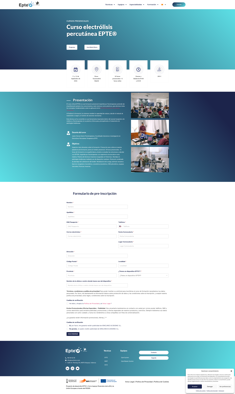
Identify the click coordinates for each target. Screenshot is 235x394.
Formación (151, 4)
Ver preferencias (225, 386)
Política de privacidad (212, 390)
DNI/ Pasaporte (72, 222)
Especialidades (136, 4)
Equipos (121, 4)
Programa (72, 47)
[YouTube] (77, 368)
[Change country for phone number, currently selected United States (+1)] (120, 226)
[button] (231, 371)
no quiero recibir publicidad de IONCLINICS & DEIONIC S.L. (94, 329)
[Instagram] (72, 368)
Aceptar (194, 386)
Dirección (71, 252)
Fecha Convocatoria (126, 232)
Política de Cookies (161, 382)
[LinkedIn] (67, 368)
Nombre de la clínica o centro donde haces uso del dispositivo (89, 281)
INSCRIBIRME (73, 334)
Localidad (122, 261)
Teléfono (122, 222)
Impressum (221, 390)
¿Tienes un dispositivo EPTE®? (130, 271)
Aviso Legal (107, 303)
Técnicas (109, 4)
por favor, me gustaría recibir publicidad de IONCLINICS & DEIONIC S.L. (95, 325)
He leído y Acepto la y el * (90, 303)
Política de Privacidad (91, 303)
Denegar (210, 386)
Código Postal (72, 261)
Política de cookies (201, 390)
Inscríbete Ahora (92, 47)
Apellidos (70, 212)
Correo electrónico (74, 232)
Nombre (70, 202)
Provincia (70, 271)
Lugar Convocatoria (126, 242)
